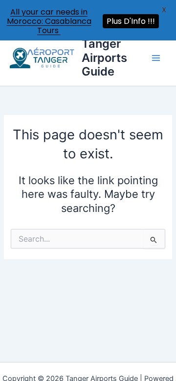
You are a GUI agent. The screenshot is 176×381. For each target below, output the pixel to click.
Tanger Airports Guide (104, 58)
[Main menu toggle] (156, 58)
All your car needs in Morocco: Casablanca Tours (49, 21)
